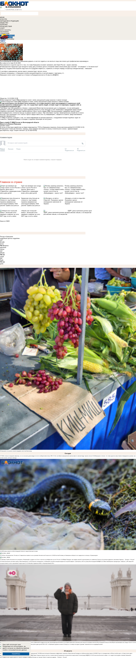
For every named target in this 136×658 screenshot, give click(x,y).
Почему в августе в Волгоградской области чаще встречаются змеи (20, 551)
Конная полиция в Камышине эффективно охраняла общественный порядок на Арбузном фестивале (67, 653)
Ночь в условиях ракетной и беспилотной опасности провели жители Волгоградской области (85, 642)
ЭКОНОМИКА (4, 32)
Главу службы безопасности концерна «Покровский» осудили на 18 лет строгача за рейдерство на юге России (32, 559)
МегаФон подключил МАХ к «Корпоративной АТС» (41, 563)
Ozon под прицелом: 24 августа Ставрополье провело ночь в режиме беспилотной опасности (27, 555)
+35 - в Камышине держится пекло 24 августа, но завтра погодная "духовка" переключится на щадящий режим (74, 644)
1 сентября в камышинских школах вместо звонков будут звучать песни (74, 455)
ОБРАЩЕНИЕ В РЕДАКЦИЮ (9, 21)
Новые (2, 149)
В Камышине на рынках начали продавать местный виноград (16, 451)
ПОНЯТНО (16, 654)
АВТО (11, 37)
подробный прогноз (6, 238)
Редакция (3, 43)
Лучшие (10, 149)
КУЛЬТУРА (3, 19)
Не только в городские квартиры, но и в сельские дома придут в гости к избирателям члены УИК (27, 455)
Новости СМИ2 (5, 221)
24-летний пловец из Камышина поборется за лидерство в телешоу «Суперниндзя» (76, 555)
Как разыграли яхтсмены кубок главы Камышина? (15, 561)
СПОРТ (2, 28)
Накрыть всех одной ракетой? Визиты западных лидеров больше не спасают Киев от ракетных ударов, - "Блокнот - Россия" (35, 657)
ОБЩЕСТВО (4, 23)
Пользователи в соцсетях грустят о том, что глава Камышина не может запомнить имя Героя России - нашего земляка (38, 65)
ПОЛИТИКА (4, 24)
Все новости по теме (6, 63)
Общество (3, 98)
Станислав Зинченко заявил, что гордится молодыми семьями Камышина (112, 655)
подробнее (16, 238)
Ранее (18, 149)
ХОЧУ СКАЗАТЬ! (5, 30)
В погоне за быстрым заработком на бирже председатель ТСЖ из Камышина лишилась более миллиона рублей (36, 127)
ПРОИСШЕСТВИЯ (6, 26)
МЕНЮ (2, 17)
